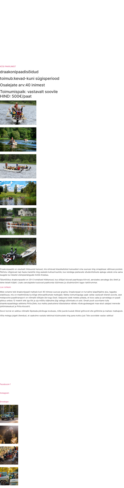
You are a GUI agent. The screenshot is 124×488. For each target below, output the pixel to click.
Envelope (4, 401)
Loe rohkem (5, 287)
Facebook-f (5, 384)
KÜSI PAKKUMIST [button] (8, 66)
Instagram (4, 393)
